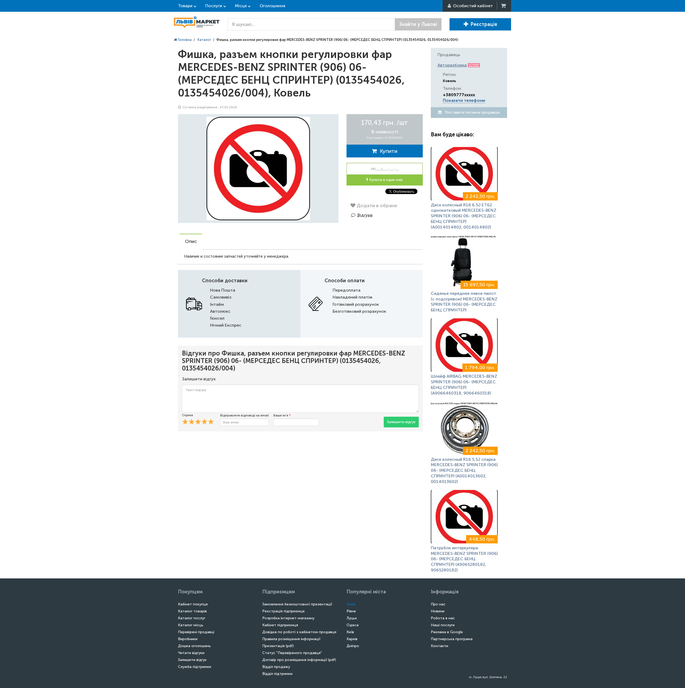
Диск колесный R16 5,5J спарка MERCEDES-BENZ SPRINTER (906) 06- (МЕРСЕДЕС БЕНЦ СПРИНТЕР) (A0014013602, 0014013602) (464, 470)
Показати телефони (464, 100)
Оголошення (272, 5)
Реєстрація (483, 24)
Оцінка (187, 415)
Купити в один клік (385, 179)
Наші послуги (443, 625)
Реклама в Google (447, 632)
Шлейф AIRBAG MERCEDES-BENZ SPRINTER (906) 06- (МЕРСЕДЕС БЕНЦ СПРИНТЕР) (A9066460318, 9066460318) (464, 384)
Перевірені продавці (196, 632)
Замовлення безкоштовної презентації (297, 604)
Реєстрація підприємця (283, 611)
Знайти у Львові (418, 24)
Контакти (439, 646)
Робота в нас (443, 618)
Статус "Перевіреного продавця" (292, 653)
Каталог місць (190, 625)
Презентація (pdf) (278, 646)
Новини (437, 611)
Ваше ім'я (282, 415)
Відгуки (364, 215)
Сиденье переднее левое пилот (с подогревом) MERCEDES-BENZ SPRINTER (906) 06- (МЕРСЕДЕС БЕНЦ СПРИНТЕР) (464, 301)
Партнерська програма (452, 639)
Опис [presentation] (191, 241)
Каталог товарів (192, 611)
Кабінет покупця (193, 604)
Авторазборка (452, 65)
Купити (387, 151)
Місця (241, 5)
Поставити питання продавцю (472, 112)
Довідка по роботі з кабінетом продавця (299, 632)
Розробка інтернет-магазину (288, 618)
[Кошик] (504, 6)
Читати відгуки (191, 653)
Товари (185, 5)
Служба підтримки (194, 666)
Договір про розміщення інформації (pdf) (299, 660)
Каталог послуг (191, 618)
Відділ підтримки (277, 673)
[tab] (191, 242)
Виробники (187, 639)
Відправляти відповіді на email (244, 415)
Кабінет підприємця (280, 625)
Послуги (213, 5)
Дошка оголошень (194, 646)
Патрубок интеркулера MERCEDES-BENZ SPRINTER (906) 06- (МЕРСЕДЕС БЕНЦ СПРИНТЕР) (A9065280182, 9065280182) (464, 559)
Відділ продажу (276, 666)
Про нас (438, 604)
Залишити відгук (401, 422)
